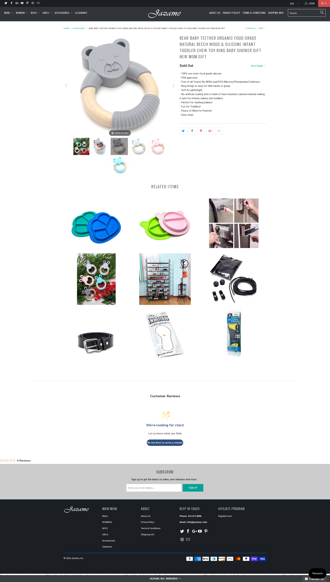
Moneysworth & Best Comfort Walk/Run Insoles (233, 335)
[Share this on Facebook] (192, 131)
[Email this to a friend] (219, 131)
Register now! (225, 516)
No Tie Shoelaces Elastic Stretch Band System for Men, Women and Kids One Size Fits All (233, 279)
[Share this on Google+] (210, 131)
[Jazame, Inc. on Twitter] (5, 3)
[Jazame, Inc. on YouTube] (21, 3)
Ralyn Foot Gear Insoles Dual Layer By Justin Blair (165, 335)
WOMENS (21, 12)
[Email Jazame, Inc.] (38, 3)
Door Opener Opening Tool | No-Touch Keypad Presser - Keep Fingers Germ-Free (233, 223)
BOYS (34, 12)
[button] (165, 578)
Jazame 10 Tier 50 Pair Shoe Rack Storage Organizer (165, 279)
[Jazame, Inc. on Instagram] (32, 3)
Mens (7, 12)
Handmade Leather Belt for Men (96, 335)
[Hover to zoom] (120, 85)
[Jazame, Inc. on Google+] (16, 3)
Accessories (62, 12)
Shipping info (276, 12)
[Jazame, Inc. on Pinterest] (27, 3)
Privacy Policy (231, 12)
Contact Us (316, 579)
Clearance (81, 12)
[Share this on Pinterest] (201, 131)
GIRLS (46, 12)
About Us (214, 12)
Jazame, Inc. (77, 558)
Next (261, 28)
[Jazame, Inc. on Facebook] (11, 3)
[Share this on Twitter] (183, 131)
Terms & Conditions (254, 12)
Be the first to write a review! (165, 442)
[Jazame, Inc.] (165, 14)
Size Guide (257, 65)
